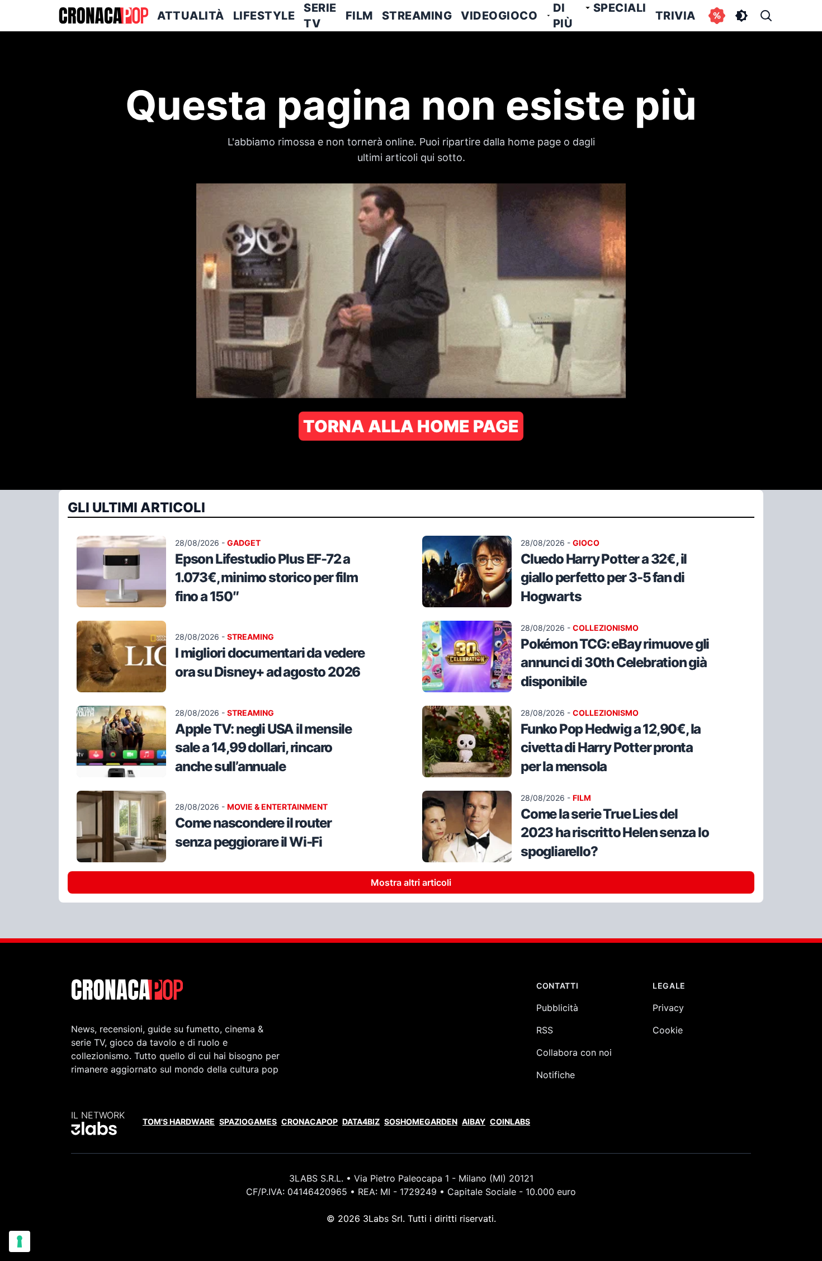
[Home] (103, 16)
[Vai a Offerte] (717, 15)
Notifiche (555, 1074)
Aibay (473, 1121)
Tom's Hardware (179, 1121)
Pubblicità (557, 1007)
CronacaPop (309, 1121)
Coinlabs (510, 1121)
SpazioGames (248, 1121)
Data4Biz (361, 1121)
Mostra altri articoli (411, 882)
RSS (544, 1030)
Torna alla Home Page (411, 426)
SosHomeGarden (420, 1121)
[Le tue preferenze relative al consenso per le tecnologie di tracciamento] (19, 1241)
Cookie (668, 1030)
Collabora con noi (574, 1052)
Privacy (668, 1007)
